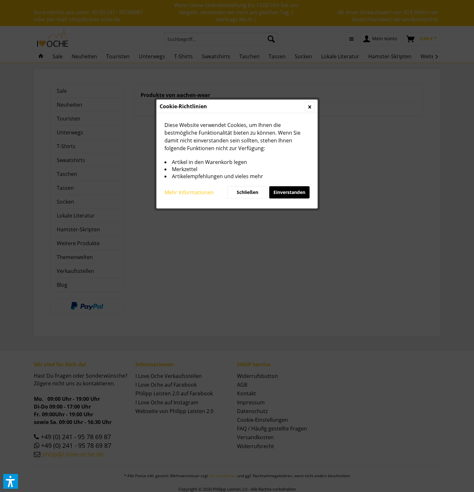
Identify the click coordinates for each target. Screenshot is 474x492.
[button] (10, 481)
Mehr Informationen (189, 192)
